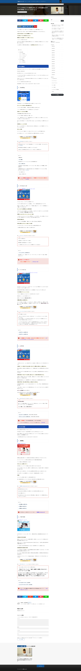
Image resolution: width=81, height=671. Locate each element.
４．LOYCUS (22, 57)
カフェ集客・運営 (54, 78)
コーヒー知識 (53, 87)
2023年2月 (53, 46)
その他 (53, 91)
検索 (51, 19)
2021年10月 (53, 72)
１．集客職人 (22, 60)
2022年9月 (53, 48)
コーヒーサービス (54, 80)
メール (18, 630)
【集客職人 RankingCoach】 (21, 443)
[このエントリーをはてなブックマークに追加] (35, 20)
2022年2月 (53, 63)
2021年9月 (53, 74)
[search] (63, 4)
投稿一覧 (29, 602)
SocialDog (18, 90)
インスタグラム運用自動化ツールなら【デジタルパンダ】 (26, 188)
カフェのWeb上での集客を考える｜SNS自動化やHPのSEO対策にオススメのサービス (24, 660)
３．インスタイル (23, 56)
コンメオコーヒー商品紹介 (55, 89)
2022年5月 (53, 57)
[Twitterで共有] (25, 20)
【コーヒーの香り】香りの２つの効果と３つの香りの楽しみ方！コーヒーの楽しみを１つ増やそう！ (58, 32)
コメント (18, 618)
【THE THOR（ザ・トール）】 (24, 564)
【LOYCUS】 (21, 398)
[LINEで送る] (46, 20)
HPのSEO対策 (21, 59)
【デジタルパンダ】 (22, 235)
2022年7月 (53, 52)
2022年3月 (53, 61)
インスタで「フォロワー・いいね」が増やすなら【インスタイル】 (27, 272)
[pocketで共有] (40, 20)
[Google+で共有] (30, 20)
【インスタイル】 (22, 311)
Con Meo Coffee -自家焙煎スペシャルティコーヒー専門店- (57, 94)
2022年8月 (53, 50)
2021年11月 (53, 70)
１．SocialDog (22, 53)
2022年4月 (53, 59)
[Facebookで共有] (20, 20)
